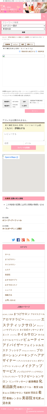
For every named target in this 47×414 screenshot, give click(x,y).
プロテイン (32, 350)
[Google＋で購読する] (23, 240)
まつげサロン (10, 259)
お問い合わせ (10, 300)
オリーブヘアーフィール (12, 219)
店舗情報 (7, 44)
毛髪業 (27, 393)
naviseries (40, 411)
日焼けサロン (16, 393)
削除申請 (41, 51)
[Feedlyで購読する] (33, 240)
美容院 (7, 275)
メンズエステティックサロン (30, 371)
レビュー (15, 44)
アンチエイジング (30, 320)
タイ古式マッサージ (29, 330)
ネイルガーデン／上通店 (12, 227)
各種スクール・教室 (27, 387)
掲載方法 (8, 295)
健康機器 (33, 381)
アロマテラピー (13, 319)
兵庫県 (27, 37)
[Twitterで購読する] (14, 240)
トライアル (13, 335)
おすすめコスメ (11, 285)
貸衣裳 (7, 403)
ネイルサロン (10, 264)
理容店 (34, 392)
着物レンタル (13, 398)
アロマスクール (38, 314)
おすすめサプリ (11, 280)
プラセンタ (25, 350)
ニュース (8, 290)
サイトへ (35, 111)
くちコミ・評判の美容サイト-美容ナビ (13, 37)
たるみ (11, 314)
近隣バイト (30, 44)
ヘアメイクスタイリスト (26, 361)
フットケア (15, 350)
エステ (7, 270)
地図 (22, 44)
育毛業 (37, 398)
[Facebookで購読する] (18, 240)
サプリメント (12, 330)
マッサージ (16, 366)
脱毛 (42, 398)
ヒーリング (17, 340)
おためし (5, 314)
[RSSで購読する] (28, 240)
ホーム (7, 254)
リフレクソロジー (10, 376)
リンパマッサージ (18, 381)
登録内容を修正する (28, 51)
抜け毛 (7, 393)
